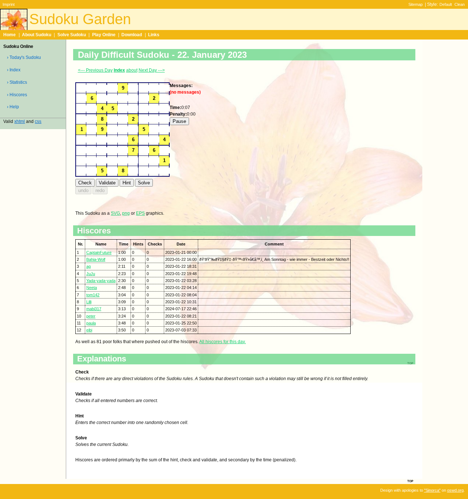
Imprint (9, 4)
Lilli (88, 302)
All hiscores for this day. (222, 341)
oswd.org (455, 490)
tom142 (92, 295)
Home (9, 34)
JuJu (90, 273)
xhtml (19, 121)
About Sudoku (36, 34)
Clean (459, 4)
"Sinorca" (432, 490)
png (126, 213)
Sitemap (415, 4)
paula (91, 323)
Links (153, 34)
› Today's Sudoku (24, 57)
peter (90, 316)
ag (88, 266)
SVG (115, 213)
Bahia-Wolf (95, 259)
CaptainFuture (99, 252)
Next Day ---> (152, 70)
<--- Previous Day (95, 70)
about (131, 70)
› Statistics (17, 82)
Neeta (91, 287)
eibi (89, 330)
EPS (140, 213)
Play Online (104, 34)
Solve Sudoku (71, 34)
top (410, 481)
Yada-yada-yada (101, 280)
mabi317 (93, 309)
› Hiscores (17, 94)
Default (445, 4)
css (38, 121)
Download (131, 34)
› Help (13, 106)
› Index (13, 69)
